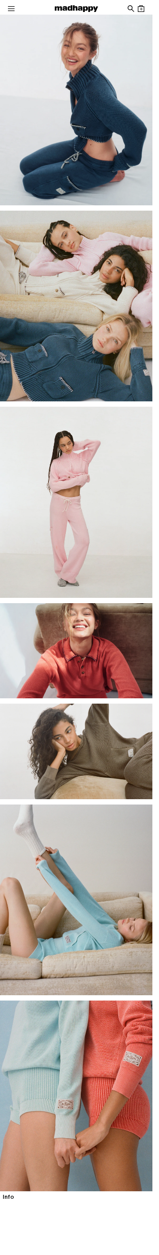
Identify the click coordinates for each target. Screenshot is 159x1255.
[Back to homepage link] (76, 8)
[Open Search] (130, 9)
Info (8, 1196)
